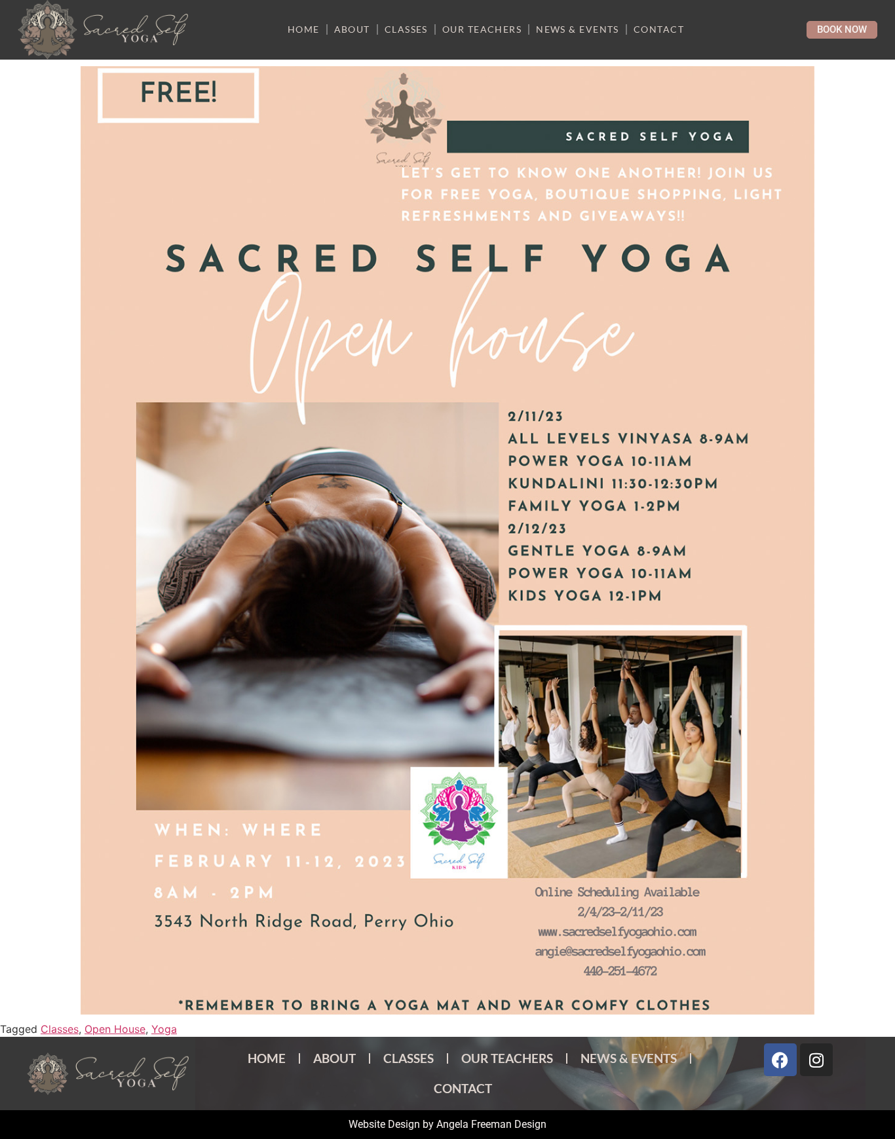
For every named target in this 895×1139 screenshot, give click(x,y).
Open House (115, 1029)
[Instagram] (816, 1059)
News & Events (577, 29)
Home (304, 29)
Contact (659, 29)
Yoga (164, 1029)
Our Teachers (482, 29)
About (352, 29)
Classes (406, 29)
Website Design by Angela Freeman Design (447, 1124)
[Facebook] (780, 1059)
